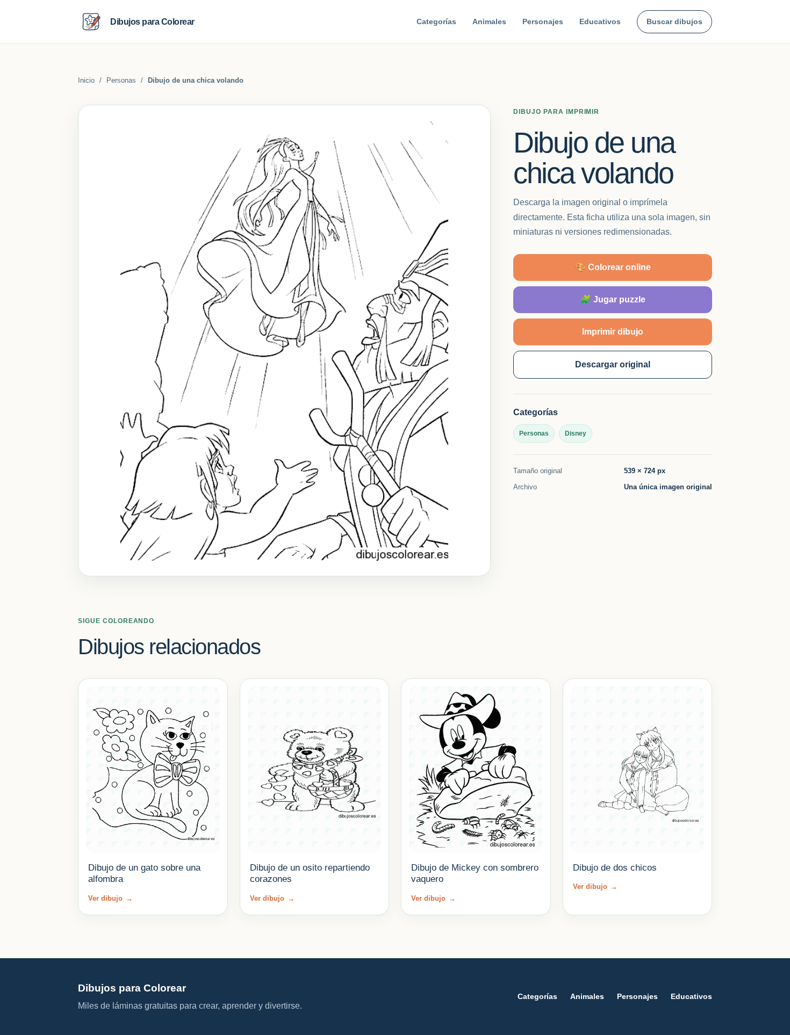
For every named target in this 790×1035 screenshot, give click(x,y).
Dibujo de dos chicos (615, 868)
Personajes (542, 21)
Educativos (600, 21)
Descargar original (612, 364)
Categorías (436, 21)
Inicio (86, 80)
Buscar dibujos (674, 21)
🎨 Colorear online (613, 267)
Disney (575, 433)
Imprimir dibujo (612, 331)
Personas (121, 80)
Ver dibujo (110, 898)
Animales (489, 21)
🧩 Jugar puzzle (612, 299)
